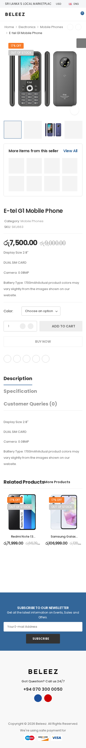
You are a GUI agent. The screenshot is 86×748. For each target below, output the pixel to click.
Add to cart (63, 326)
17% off (16, 46)
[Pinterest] (26, 359)
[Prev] (70, 27)
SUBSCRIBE (40, 639)
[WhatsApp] (36, 359)
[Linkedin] (45, 359)
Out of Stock (21, 53)
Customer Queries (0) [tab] (30, 403)
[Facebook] (7, 359)
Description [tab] (18, 378)
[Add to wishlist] (57, 359)
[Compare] (64, 359)
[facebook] (38, 698)
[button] (81, 43)
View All (70, 151)
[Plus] (30, 326)
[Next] (78, 27)
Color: (8, 311)
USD (58, 4)
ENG (76, 4)
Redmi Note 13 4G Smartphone (22, 538)
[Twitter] (17, 359)
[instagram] (48, 698)
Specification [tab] (20, 391)
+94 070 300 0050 (43, 689)
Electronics (27, 27)
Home (9, 27)
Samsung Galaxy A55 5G (64, 538)
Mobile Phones (51, 27)
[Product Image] (43, 78)
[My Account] (72, 14)
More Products (57, 482)
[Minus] (23, 326)
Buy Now (43, 341)
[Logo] (15, 14)
